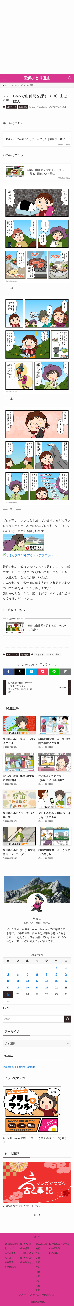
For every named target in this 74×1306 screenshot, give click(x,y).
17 (8, 987)
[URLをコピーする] (65, 672)
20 (37, 987)
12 (27, 980)
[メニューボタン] (4, 78)
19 (27, 987)
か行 (38, 1253)
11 (18, 980)
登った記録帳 (11, 1243)
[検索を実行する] (67, 1019)
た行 (38, 1262)
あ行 (38, 1248)
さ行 (38, 1257)
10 (8, 980)
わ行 (38, 1290)
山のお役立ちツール (59, 1243)
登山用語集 (41, 1243)
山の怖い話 (25, 1257)
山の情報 (53, 1253)
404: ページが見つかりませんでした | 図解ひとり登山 (36, 139)
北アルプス (10, 1248)
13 (37, 980)
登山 (58, 654)
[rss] (39, 1215)
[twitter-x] (34, 1215)
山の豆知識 (54, 1248)
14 (46, 980)
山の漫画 (23, 107)
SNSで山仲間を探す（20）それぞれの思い (46, 627)
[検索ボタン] (70, 78)
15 (56, 980)
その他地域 (10, 1267)
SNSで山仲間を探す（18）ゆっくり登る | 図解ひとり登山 (46, 171)
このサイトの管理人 (29, 1295)
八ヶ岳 (8, 1257)
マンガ (50, 654)
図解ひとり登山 (37, 78)
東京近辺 (9, 1262)
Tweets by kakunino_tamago (19, 1066)
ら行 (38, 1285)
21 (46, 987)
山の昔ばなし (27, 1262)
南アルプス (10, 1253)
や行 (38, 1281)
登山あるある (27, 1253)
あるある (39, 654)
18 (17, 987)
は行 (38, 1271)
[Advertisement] (37, 37)
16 (66, 980)
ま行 (38, 1276)
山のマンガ (11, 107)
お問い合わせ (48, 1295)
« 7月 (6, 1007)
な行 (38, 1267)
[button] (8, 672)
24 (8, 994)
